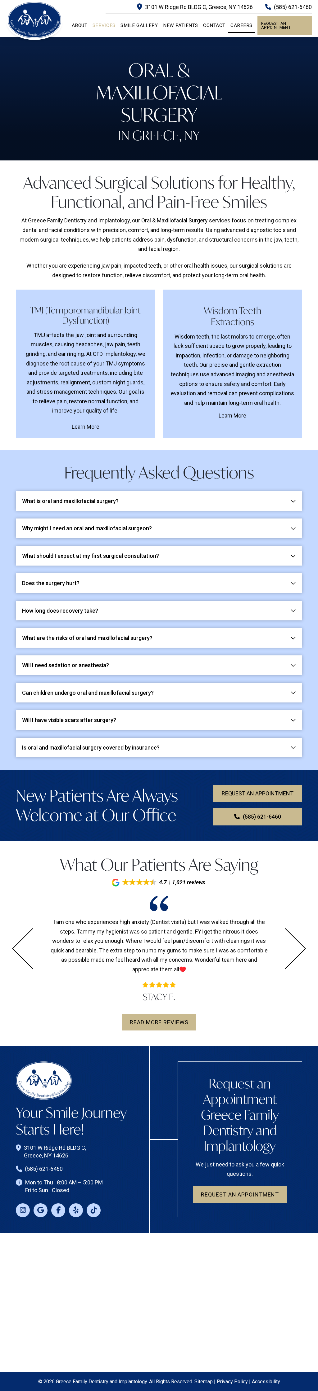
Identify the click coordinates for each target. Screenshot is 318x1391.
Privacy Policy (232, 1381)
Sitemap (203, 1381)
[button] (159, 882)
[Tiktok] (94, 1210)
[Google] (41, 1210)
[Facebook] (58, 1210)
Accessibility (266, 1381)
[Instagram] (23, 1210)
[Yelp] (76, 1210)
